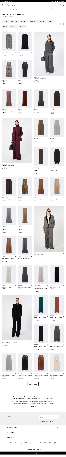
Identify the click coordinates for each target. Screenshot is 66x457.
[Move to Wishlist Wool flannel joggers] (15, 286)
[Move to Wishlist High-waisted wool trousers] (63, 77)
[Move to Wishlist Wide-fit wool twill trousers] (15, 257)
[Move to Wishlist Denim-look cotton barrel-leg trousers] (31, 80)
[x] (21, 442)
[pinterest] (35, 442)
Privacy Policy (50, 421)
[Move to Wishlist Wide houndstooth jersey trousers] (15, 80)
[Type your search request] (52, 9)
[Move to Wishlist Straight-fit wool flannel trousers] (15, 226)
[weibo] (40, 442)
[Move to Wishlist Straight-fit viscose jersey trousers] (47, 167)
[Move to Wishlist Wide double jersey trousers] (63, 345)
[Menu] (2, 4)
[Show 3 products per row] (60, 24)
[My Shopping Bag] (63, 5)
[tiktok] (30, 442)
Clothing (11, 16)
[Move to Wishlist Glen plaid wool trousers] (47, 138)
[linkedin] (55, 442)
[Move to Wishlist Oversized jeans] (63, 109)
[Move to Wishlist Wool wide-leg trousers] (47, 197)
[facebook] (16, 442)
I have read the (46, 421)
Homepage (4, 16)
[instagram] (11, 442)
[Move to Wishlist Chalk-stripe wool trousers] (31, 52)
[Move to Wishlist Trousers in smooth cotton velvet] (31, 341)
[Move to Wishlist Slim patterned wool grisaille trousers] (15, 109)
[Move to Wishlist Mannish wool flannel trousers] (31, 257)
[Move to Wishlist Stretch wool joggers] (15, 197)
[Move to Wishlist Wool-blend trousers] (63, 253)
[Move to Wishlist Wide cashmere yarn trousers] (31, 109)
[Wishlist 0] (60, 5)
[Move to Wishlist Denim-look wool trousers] (47, 109)
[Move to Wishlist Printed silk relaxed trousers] (31, 197)
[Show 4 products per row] (63, 24)
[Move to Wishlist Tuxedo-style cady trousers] (47, 316)
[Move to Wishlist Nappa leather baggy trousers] (31, 374)
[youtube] (26, 442)
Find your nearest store (59, 1)
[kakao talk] (45, 442)
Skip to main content (6, 1)
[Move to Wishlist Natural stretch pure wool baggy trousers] (63, 167)
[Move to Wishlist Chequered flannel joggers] (15, 52)
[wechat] (50, 442)
